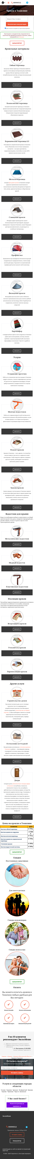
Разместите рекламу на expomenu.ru (17, 1105)
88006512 (17, 2)
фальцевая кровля (14, 182)
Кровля (10, 1056)
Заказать (17, 85)
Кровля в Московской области (22, 1056)
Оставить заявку (17, 1134)
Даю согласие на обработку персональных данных (18, 28)
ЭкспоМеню (7, 1116)
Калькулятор (17, 43)
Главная (4, 1056)
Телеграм (21, 37)
